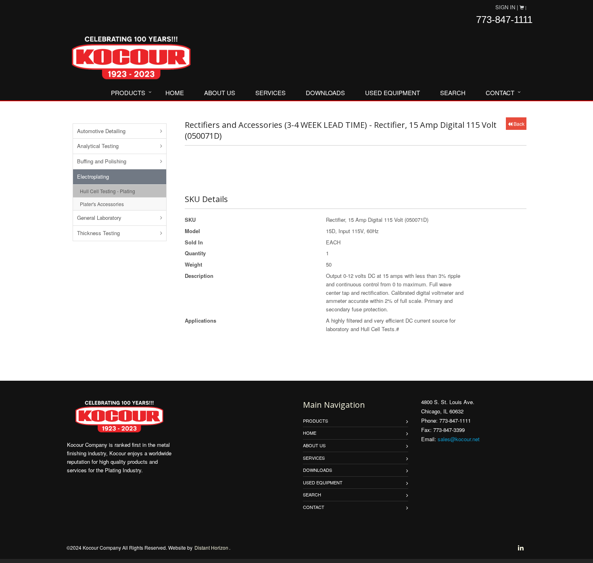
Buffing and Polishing (101, 161)
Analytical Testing (98, 146)
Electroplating (93, 176)
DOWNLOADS (325, 92)
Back (518, 123)
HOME (174, 92)
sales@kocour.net (459, 439)
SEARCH (453, 92)
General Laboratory (99, 217)
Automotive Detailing (101, 131)
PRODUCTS (128, 92)
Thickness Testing (98, 233)
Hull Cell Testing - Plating (107, 191)
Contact (500, 92)
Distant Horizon (211, 547)
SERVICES (270, 92)
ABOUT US (219, 92)
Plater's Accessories (102, 203)
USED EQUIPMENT (392, 92)
